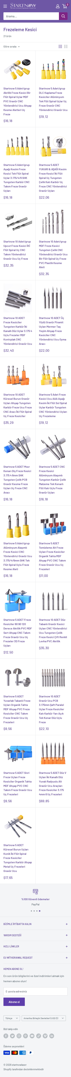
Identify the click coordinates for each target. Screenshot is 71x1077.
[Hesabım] (57, 6)
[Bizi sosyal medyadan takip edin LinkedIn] (51, 1035)
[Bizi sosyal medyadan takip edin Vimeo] (45, 1035)
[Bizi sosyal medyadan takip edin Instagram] (19, 1035)
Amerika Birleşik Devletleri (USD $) (41, 1018)
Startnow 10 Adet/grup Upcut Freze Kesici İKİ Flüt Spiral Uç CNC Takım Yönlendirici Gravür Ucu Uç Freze (17, 250)
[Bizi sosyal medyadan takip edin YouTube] (32, 1035)
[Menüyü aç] (5, 6)
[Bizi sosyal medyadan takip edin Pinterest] (25, 1035)
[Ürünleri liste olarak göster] (66, 46)
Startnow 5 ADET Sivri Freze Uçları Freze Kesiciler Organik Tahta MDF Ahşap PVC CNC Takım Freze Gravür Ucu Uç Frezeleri (17, 783)
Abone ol (14, 1002)
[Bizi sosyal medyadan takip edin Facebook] (5, 1035)
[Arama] (63, 16)
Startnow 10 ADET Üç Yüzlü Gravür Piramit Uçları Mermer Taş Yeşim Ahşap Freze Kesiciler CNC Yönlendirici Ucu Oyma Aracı (52, 330)
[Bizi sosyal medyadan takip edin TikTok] (38, 1035)
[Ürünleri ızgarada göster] (60, 46)
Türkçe (8, 1018)
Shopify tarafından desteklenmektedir (23, 1069)
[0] (65, 6)
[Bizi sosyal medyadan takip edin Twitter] (12, 1035)
